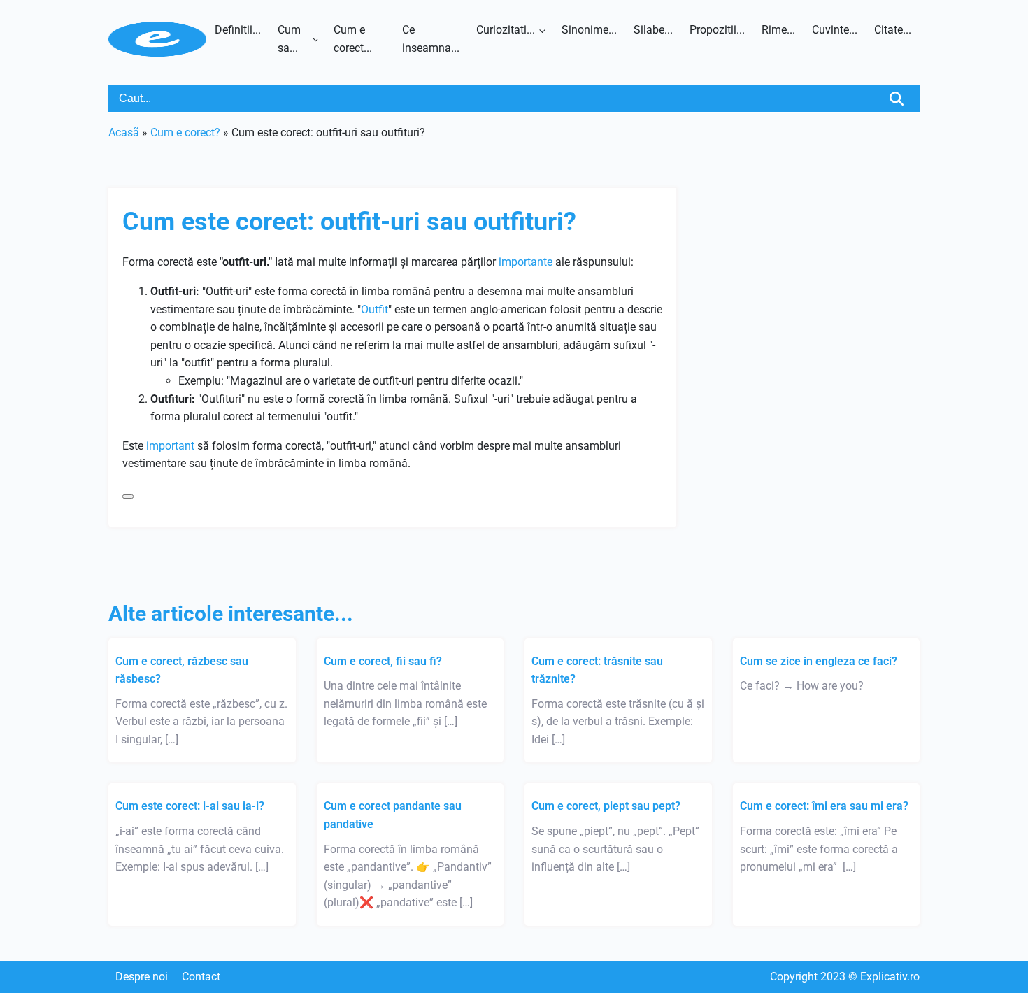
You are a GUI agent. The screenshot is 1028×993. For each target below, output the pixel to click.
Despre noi (141, 976)
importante (525, 262)
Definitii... (238, 29)
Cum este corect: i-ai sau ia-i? (189, 806)
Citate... (892, 29)
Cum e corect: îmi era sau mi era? (824, 806)
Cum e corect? (185, 132)
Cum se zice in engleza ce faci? (818, 661)
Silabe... (653, 29)
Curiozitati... (505, 29)
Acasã (123, 132)
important (170, 445)
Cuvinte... (834, 29)
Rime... (778, 29)
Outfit (374, 309)
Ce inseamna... (430, 39)
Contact (201, 976)
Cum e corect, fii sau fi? (383, 661)
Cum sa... (289, 39)
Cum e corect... (353, 39)
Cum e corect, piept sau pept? (605, 806)
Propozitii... (717, 29)
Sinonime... (589, 29)
